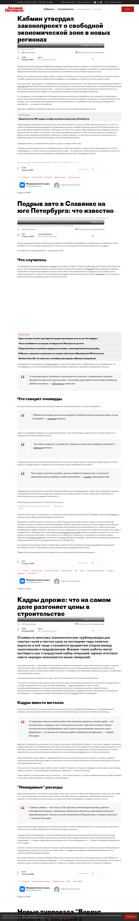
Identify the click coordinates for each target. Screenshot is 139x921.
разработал (22, 86)
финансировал (35, 538)
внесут (46, 127)
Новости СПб (36, 177)
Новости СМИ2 (24, 193)
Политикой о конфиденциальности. (59, 918)
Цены (68, 881)
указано (87, 476)
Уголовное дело (32, 573)
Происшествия (67, 570)
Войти (128, 9)
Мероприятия (84, 9)
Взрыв (82, 570)
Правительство (60, 177)
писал (63, 538)
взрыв (53, 266)
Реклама (97, 9)
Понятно (131, 917)
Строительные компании (41, 881)
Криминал (21, 573)
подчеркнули (58, 383)
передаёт (90, 269)
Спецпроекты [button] (65, 9)
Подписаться (70, 2)
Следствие (110, 570)
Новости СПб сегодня (51, 570)
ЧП (76, 570)
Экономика (48, 177)
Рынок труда (77, 881)
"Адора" (74, 693)
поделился (38, 447)
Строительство (58, 881)
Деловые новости (74, 177)
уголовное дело (51, 364)
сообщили (100, 274)
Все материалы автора (47, 60)
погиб (95, 545)
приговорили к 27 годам (69, 532)
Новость (26, 177)
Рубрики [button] (49, 9)
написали (51, 418)
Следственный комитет (95, 570)
